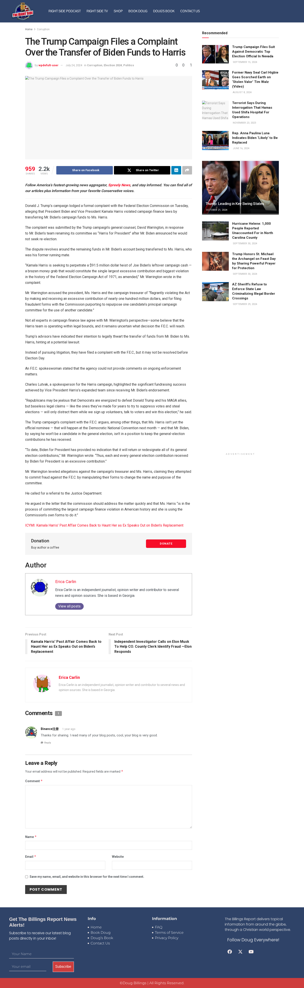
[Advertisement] (240, 382)
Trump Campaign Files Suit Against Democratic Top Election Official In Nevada (253, 51)
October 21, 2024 (216, 209)
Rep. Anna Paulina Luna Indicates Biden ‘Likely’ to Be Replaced (255, 137)
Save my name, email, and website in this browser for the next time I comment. (87, 876)
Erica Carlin (65, 581)
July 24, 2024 (74, 65)
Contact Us (190, 11)
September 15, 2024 (244, 62)
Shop (118, 11)
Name (31, 837)
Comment (34, 781)
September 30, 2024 (244, 243)
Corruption (43, 29)
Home (28, 29)
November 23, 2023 (244, 122)
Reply (47, 742)
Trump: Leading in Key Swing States (234, 203)
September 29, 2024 (244, 304)
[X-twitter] (240, 952)
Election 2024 (113, 65)
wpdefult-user (49, 65)
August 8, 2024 (241, 92)
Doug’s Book (163, 11)
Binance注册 (50, 729)
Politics (128, 65)
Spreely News (119, 185)
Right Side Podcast (65, 11)
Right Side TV (97, 11)
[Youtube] (251, 952)
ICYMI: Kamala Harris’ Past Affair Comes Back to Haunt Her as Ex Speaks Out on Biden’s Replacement (104, 525)
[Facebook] (230, 952)
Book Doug (137, 11)
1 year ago (68, 729)
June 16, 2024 (240, 148)
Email (30, 856)
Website (118, 856)
